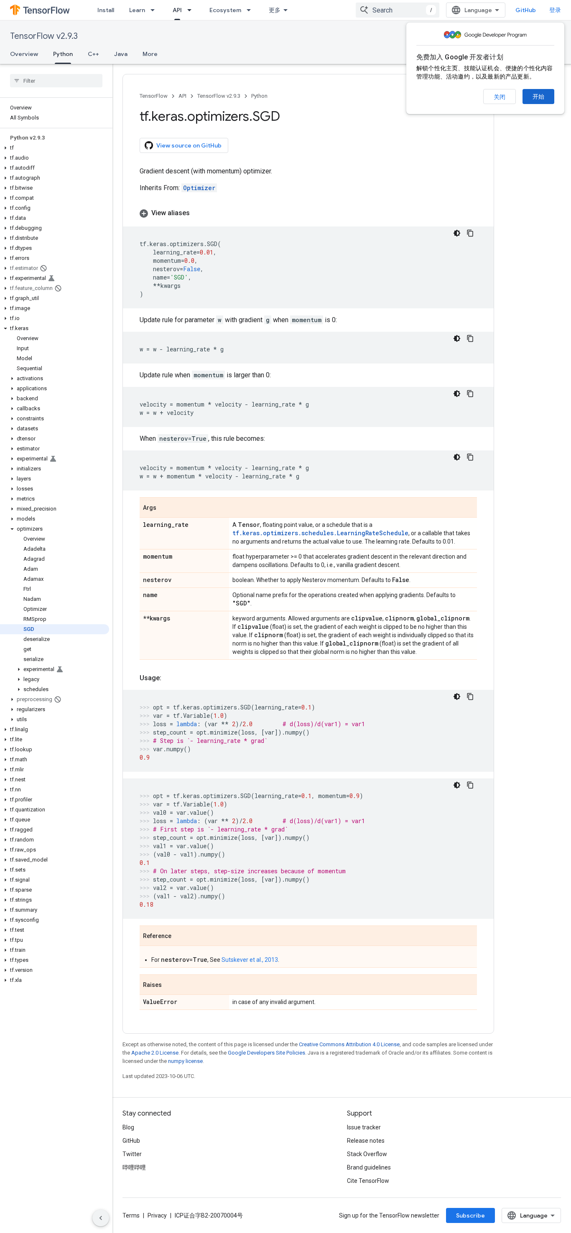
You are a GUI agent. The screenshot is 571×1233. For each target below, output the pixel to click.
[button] (54, 148)
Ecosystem (225, 10)
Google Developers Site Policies (266, 1053)
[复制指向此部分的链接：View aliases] (198, 213)
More (150, 54)
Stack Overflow (367, 1154)
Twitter (132, 1154)
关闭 (499, 97)
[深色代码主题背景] (457, 233)
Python (63, 54)
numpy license (185, 1061)
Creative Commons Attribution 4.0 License (349, 1044)
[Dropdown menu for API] (192, 10)
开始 (538, 96)
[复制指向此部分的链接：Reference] (179, 936)
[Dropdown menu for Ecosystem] (251, 10)
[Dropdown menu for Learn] (155, 10)
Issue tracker (364, 1127)
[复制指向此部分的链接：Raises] (170, 985)
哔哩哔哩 (134, 1167)
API (177, 10)
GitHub (525, 10)
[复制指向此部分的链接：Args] (164, 508)
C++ (93, 54)
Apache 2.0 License (154, 1053)
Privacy (157, 1215)
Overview (24, 54)
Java (120, 54)
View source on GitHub (189, 145)
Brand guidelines (369, 1167)
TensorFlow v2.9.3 (44, 36)
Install (105, 10)
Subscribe (470, 1215)
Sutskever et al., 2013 (250, 959)
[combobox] (397, 10)
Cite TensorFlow (368, 1180)
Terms (131, 1215)
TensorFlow (154, 96)
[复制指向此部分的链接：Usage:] (169, 678)
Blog (128, 1127)
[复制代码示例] (470, 233)
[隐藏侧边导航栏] (100, 1218)
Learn (137, 10)
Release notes (366, 1140)
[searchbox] (56, 80)
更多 (274, 10)
